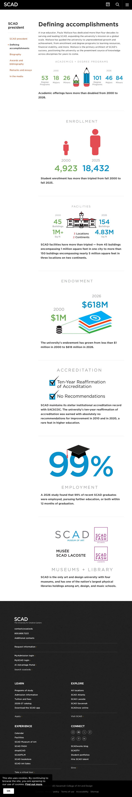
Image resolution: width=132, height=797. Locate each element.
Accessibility (82, 791)
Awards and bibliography (17, 62)
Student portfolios (80, 755)
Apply (18, 716)
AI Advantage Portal (24, 665)
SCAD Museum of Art (25, 742)
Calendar (19, 733)
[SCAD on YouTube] (79, 732)
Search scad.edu (22, 669)
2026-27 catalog (23, 703)
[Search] (117, 5)
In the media (16, 76)
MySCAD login (21, 660)
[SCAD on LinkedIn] (84, 739)
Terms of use (67, 791)
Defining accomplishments (19, 46)
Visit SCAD (76, 716)
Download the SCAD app (27, 708)
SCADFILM (20, 755)
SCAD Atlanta (78, 695)
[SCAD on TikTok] (73, 739)
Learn (19, 683)
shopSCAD (20, 750)
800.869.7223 (21, 633)
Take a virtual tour (24, 772)
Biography (15, 54)
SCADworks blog (79, 746)
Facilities (19, 737)
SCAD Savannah (79, 703)
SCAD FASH (21, 746)
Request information (24, 647)
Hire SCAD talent (80, 759)
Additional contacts (24, 638)
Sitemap (94, 791)
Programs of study (24, 690)
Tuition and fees (23, 699)
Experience (23, 726)
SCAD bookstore (23, 759)
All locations (77, 690)
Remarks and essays (21, 70)
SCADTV (75, 750)
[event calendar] (108, 5)
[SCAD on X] (84, 732)
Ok (8, 791)
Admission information (26, 695)
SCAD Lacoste (78, 699)
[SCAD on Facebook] (90, 732)
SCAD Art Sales (22, 763)
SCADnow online (79, 708)
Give (73, 767)
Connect (78, 726)
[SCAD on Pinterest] (79, 739)
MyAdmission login (24, 655)
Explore (77, 683)
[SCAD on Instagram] (73, 732)
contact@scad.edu (23, 629)
